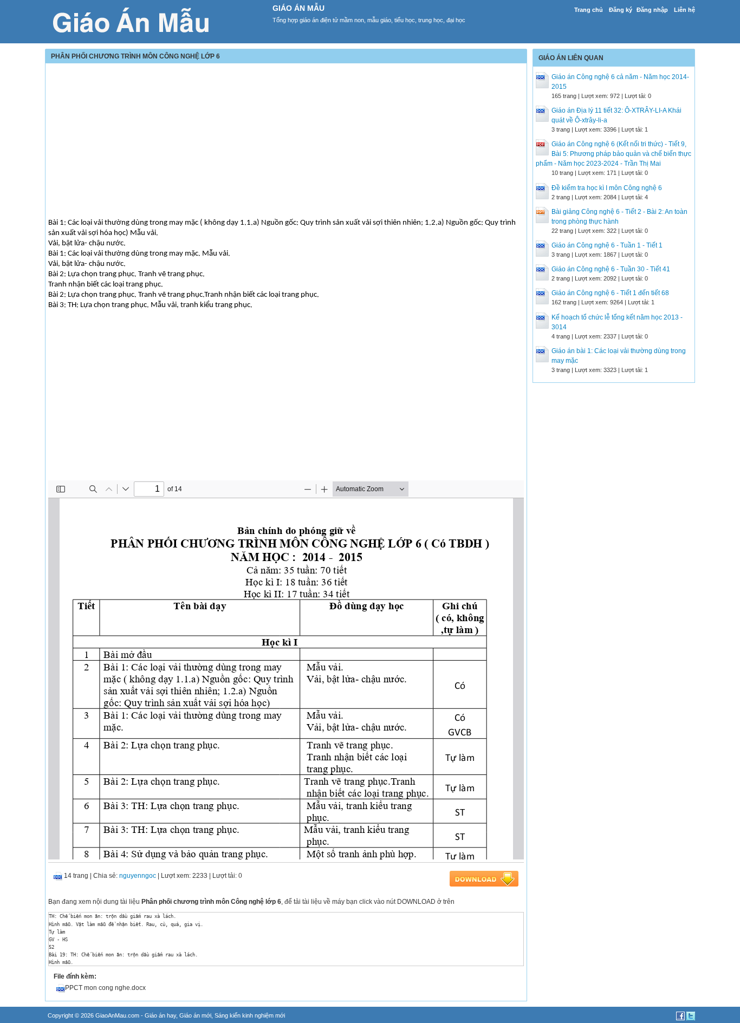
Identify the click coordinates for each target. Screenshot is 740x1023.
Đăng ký (620, 9)
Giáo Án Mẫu (298, 8)
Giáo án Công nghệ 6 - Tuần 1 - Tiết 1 (607, 245)
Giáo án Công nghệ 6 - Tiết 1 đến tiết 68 (610, 293)
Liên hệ (684, 9)
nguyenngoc (137, 875)
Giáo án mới (195, 1015)
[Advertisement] (286, 142)
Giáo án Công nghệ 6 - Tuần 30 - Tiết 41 (610, 269)
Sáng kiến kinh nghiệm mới (250, 1015)
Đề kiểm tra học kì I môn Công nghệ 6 (606, 188)
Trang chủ (588, 9)
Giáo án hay (160, 1015)
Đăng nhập (652, 9)
